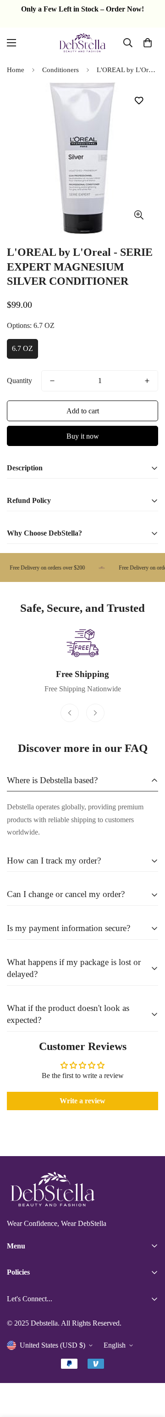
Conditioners (60, 69)
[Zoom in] (138, 215)
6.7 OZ (22, 348)
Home (15, 69)
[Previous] (69, 713)
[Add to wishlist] (138, 100)
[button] (147, 42)
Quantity (19, 380)
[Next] (95, 713)
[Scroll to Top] (148, 1368)
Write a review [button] (82, 1101)
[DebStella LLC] (82, 43)
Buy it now (82, 436)
